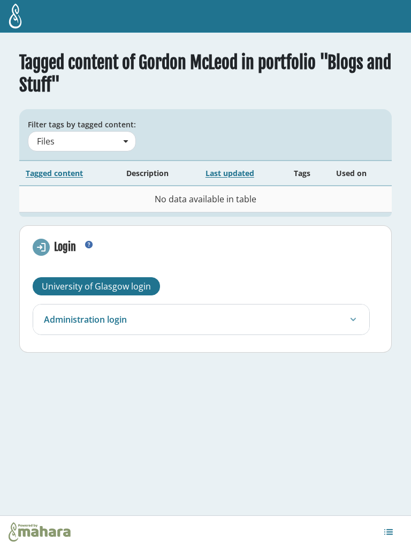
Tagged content (54, 173)
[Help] (89, 248)
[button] (388, 532)
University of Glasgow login (96, 286)
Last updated (230, 173)
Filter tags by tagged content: (82, 124)
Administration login (85, 319)
